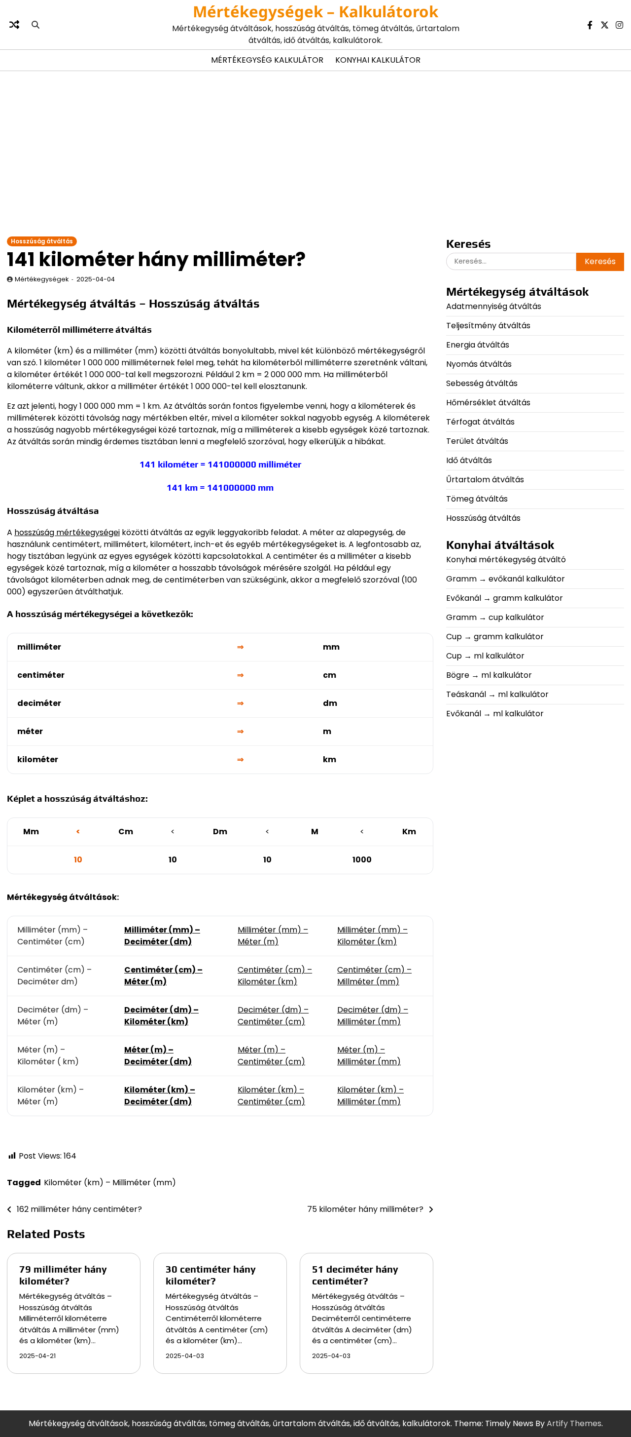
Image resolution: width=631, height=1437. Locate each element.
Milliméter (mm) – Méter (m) (273, 935)
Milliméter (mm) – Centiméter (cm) (52, 935)
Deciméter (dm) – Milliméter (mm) (372, 1015)
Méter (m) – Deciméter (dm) (158, 1055)
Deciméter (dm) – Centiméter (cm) (273, 1015)
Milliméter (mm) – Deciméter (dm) (162, 935)
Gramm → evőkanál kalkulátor (505, 578)
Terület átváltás (477, 441)
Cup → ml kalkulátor (485, 655)
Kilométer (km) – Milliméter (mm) (370, 1095)
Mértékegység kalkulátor (267, 60)
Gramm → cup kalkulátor (495, 617)
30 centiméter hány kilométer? (211, 1274)
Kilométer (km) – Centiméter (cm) (271, 1095)
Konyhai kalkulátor (378, 60)
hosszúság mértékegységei (67, 532)
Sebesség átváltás (482, 383)
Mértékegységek (42, 279)
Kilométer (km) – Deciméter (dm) (159, 1095)
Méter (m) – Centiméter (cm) (271, 1055)
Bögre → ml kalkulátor (489, 675)
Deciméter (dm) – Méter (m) (52, 1015)
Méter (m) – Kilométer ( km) (48, 1055)
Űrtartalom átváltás (485, 479)
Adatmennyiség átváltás (493, 306)
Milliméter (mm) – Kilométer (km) (372, 935)
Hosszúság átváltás (42, 241)
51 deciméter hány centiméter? (355, 1274)
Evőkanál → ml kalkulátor (495, 713)
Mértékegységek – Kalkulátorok (315, 11)
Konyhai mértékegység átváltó (506, 559)
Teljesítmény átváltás (488, 325)
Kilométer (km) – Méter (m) (50, 1095)
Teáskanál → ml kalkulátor (497, 694)
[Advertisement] (315, 153)
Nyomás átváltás (479, 364)
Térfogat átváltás (480, 421)
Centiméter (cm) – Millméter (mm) (374, 975)
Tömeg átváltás (477, 499)
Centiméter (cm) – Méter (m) (163, 975)
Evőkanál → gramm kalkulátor (504, 598)
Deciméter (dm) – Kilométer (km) (161, 1015)
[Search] (35, 24)
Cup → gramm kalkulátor (495, 636)
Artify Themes (574, 1423)
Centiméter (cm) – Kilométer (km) (275, 975)
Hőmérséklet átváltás (488, 402)
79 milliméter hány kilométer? (63, 1274)
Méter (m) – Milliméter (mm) (369, 1055)
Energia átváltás (477, 344)
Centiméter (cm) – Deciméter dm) (54, 975)
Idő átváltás (469, 460)
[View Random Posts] (14, 24)
